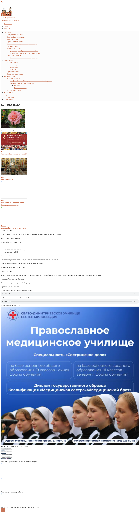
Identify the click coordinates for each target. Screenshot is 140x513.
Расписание (8, 24)
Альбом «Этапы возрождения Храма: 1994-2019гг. (27, 53)
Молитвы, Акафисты (14, 78)
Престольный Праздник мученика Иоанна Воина (13, 228)
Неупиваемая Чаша (20, 88)
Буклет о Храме (12, 46)
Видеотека (7, 95)
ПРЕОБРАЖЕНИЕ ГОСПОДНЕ (7, 179)
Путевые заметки (13, 71)
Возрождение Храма (14, 48)
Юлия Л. (13, 69)
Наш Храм (7, 32)
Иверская (17, 85)
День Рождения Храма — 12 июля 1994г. (24, 51)
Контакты (7, 28)
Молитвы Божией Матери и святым (22, 83)
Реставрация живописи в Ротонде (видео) (24, 58)
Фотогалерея (8, 92)
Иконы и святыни (13, 39)
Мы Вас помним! (12, 62)
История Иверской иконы (15, 35)
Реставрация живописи (14, 55)
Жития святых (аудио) (14, 90)
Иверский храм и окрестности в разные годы (22, 44)
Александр (14, 67)
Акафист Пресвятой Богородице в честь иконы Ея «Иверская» (31, 81)
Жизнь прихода (9, 60)
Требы (6, 26)
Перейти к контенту (7, 2)
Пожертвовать (8, 99)
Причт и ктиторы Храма (15, 41)
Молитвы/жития (9, 76)
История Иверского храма (15, 37)
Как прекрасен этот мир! (15, 74)
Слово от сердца (12, 65)
